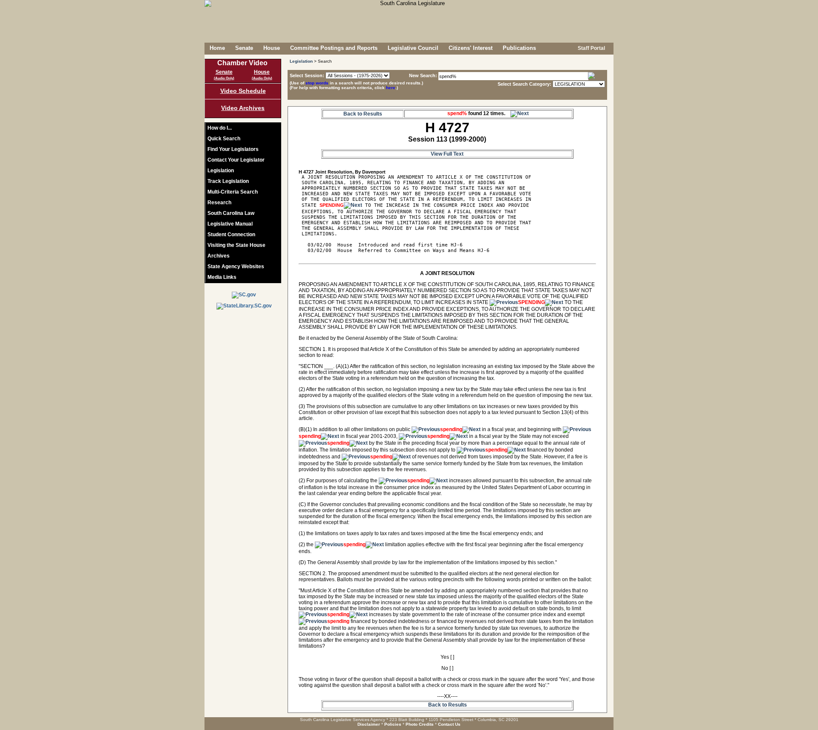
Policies (392, 724)
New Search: (423, 75)
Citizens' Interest (471, 48)
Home (217, 48)
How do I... (219, 128)
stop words (316, 83)
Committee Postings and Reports (333, 48)
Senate (244, 48)
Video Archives (243, 107)
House (271, 48)
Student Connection (231, 235)
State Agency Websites (235, 266)
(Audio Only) (224, 78)
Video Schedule (243, 90)
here (390, 87)
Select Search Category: (524, 84)
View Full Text (447, 154)
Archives (218, 256)
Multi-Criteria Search (232, 192)
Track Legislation (228, 181)
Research (219, 203)
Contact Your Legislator (236, 160)
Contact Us (449, 724)
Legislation (220, 171)
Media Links (221, 277)
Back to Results (362, 114)
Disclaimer (368, 724)
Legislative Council (413, 48)
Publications (519, 48)
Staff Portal (590, 48)
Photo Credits (420, 724)
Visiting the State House (236, 245)
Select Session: (307, 75)
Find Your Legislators (233, 149)
